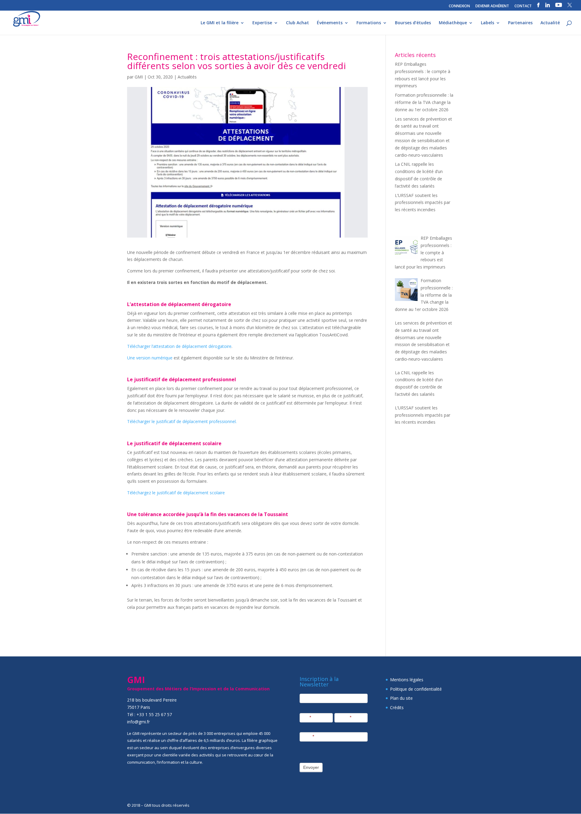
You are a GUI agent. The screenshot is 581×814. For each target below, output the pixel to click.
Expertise (262, 23)
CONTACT (523, 6)
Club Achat (297, 23)
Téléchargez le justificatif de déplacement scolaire (176, 492)
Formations (368, 23)
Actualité (550, 23)
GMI (139, 77)
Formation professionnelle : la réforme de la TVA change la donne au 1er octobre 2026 (424, 102)
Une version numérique (149, 358)
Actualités (187, 77)
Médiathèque (453, 23)
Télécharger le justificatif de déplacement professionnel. (182, 421)
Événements (330, 23)
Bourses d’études (413, 23)
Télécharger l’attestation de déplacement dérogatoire (179, 346)
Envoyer (311, 767)
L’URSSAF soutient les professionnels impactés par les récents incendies (422, 202)
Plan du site (401, 698)
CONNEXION (459, 6)
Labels (487, 23)
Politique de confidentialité (416, 689)
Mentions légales (406, 679)
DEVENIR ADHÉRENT (492, 6)
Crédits (397, 707)
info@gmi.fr (138, 722)
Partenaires (520, 23)
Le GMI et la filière (219, 23)
